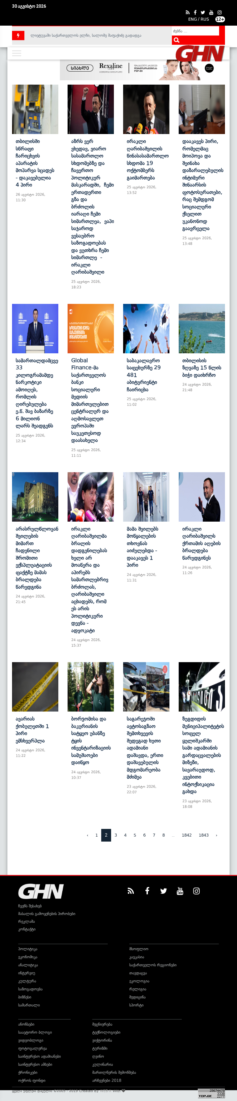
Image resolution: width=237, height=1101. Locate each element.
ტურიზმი (99, 1048)
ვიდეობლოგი (30, 1040)
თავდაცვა (138, 973)
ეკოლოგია (139, 981)
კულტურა (27, 981)
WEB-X (105, 1091)
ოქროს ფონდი (31, 1080)
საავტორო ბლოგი (35, 1032)
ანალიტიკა (28, 965)
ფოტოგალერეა (32, 1048)
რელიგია (137, 989)
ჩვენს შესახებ (30, 906)
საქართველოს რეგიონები (153, 965)
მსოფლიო (138, 949)
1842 (187, 835)
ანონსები (26, 1024)
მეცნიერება (102, 1024)
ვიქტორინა (102, 1040)
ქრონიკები (27, 1072)
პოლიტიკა (27, 949)
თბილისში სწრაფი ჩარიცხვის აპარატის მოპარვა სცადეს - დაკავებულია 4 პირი (35, 163)
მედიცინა (137, 997)
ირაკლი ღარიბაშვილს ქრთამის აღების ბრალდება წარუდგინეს (201, 543)
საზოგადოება (30, 989)
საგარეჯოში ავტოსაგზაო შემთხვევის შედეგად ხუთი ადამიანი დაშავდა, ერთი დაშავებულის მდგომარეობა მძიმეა (145, 748)
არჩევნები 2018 (106, 1080)
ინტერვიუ (26, 973)
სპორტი (136, 1005)
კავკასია (136, 957)
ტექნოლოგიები (106, 1032)
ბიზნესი (24, 997)
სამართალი (29, 1005)
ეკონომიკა (27, 957)
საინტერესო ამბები (35, 1064)
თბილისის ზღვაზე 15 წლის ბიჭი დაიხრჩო (201, 367)
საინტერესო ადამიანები (39, 1056)
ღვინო (98, 1056)
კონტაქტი (26, 929)
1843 (204, 835)
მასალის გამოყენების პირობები (46, 913)
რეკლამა (26, 921)
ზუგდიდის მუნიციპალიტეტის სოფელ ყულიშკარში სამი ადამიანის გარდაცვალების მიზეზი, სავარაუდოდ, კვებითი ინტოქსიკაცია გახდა (203, 755)
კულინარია (102, 1064)
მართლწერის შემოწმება (114, 1072)
